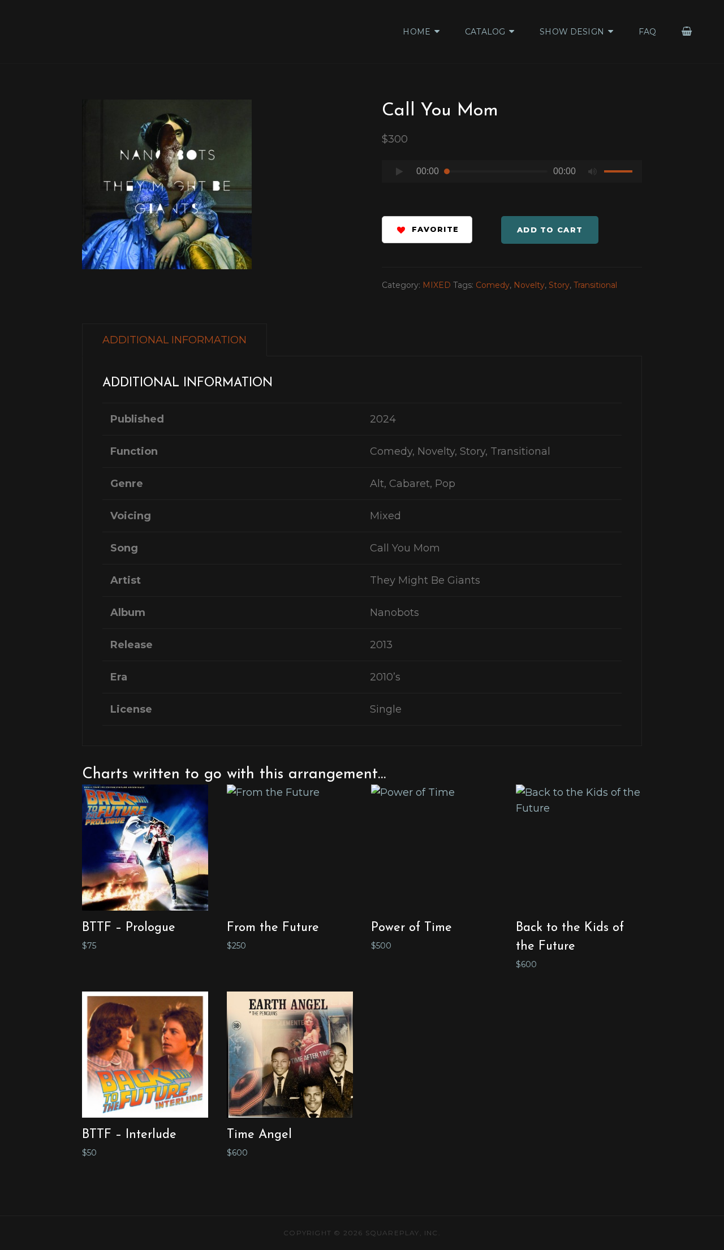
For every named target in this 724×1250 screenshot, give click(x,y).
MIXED (437, 285)
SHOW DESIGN (572, 32)
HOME (416, 32)
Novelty (529, 285)
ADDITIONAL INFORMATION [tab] (174, 340)
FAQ (647, 32)
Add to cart (550, 229)
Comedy (493, 285)
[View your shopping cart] (687, 31)
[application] (512, 174)
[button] (427, 229)
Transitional (595, 285)
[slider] (620, 173)
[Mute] (592, 171)
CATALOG (485, 32)
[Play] (399, 171)
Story (559, 285)
